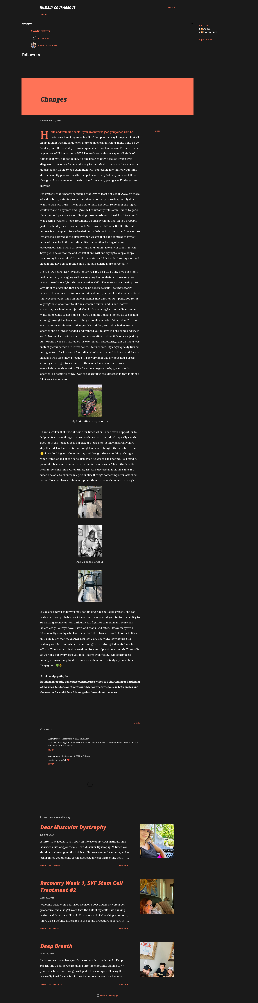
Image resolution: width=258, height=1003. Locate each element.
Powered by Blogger (109, 995)
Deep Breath (56, 946)
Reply (51, 749)
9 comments (55, 984)
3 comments (55, 928)
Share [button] (157, 131)
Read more (124, 865)
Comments (210, 32)
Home (44, 14)
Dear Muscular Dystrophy (73, 827)
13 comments (56, 865)
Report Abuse (205, 39)
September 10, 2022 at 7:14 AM (76, 756)
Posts (206, 28)
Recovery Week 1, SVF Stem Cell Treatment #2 (81, 886)
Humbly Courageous (57, 7)
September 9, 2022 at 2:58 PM (75, 738)
